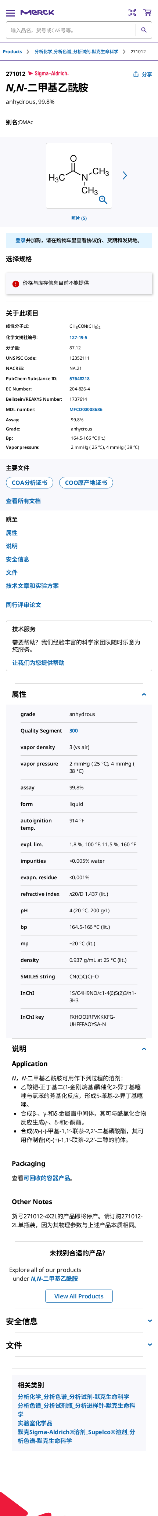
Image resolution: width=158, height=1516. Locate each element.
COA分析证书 (29, 483)
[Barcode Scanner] (132, 12)
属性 (12, 533)
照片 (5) (79, 218)
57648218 (79, 378)
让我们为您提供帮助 (38, 662)
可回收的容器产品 (47, 1178)
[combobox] (79, 30)
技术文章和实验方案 (32, 586)
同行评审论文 (23, 605)
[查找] (144, 30)
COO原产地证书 (86, 483)
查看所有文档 (23, 501)
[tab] (19, 51)
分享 (147, 74)
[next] (125, 175)
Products (12, 51)
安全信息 (17, 559)
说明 (12, 546)
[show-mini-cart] (147, 12)
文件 (12, 572)
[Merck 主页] (37, 12)
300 (73, 730)
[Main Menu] (10, 12)
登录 (20, 240)
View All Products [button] (78, 1296)
